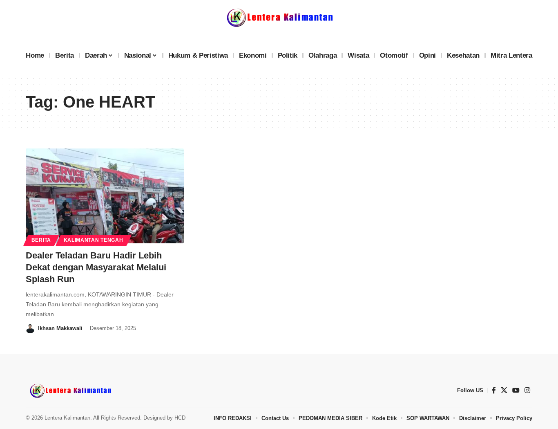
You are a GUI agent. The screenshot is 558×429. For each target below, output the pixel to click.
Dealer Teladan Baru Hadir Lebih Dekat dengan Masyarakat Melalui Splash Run (96, 267)
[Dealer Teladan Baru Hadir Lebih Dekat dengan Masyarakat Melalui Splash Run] (105, 195)
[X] (504, 390)
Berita (41, 240)
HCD (179, 418)
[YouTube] (516, 390)
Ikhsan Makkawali (60, 328)
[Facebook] (494, 390)
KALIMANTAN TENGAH (93, 240)
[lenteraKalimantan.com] (70, 390)
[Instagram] (527, 390)
